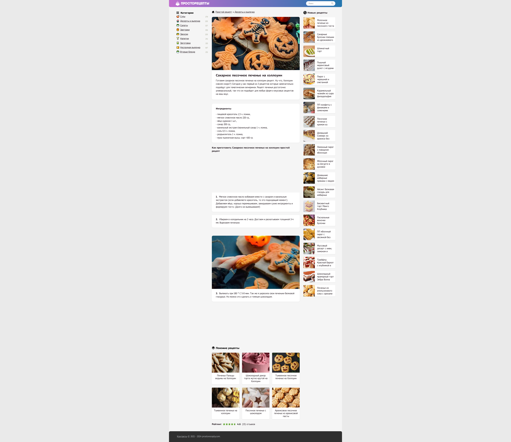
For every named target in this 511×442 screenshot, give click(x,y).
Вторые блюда (187, 52)
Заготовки (185, 43)
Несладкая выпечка (190, 47)
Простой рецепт (223, 12)
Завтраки (185, 30)
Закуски (184, 34)
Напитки (184, 38)
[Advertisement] (256, 174)
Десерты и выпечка (190, 21)
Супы (182, 16)
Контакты (182, 436)
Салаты (184, 25)
